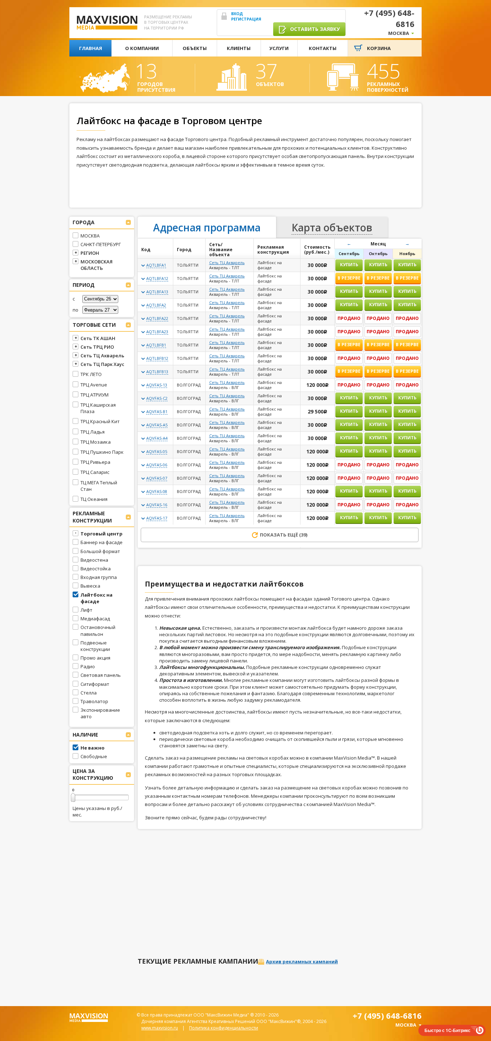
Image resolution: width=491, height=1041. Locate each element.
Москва (398, 33)
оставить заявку (314, 29)
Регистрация (246, 19)
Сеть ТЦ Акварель (227, 262)
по (75, 310)
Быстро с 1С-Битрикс (448, 1030)
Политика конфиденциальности (223, 1028)
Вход (237, 13)
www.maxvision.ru (159, 1028)
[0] (73, 797)
